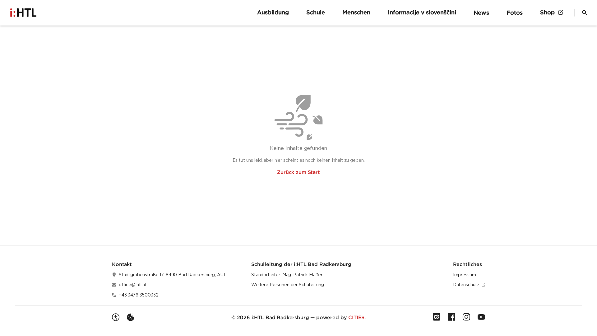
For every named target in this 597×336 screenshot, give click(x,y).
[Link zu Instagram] (466, 317)
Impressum (464, 274)
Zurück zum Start (298, 172)
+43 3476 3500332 (139, 294)
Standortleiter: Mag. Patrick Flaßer (286, 274)
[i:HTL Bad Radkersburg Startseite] (24, 13)
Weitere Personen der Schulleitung (287, 284)
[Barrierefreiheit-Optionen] (115, 317)
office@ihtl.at (133, 284)
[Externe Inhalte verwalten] (130, 317)
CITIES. (357, 317)
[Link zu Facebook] (451, 317)
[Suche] (585, 13)
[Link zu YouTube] (481, 317)
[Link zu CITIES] (436, 317)
